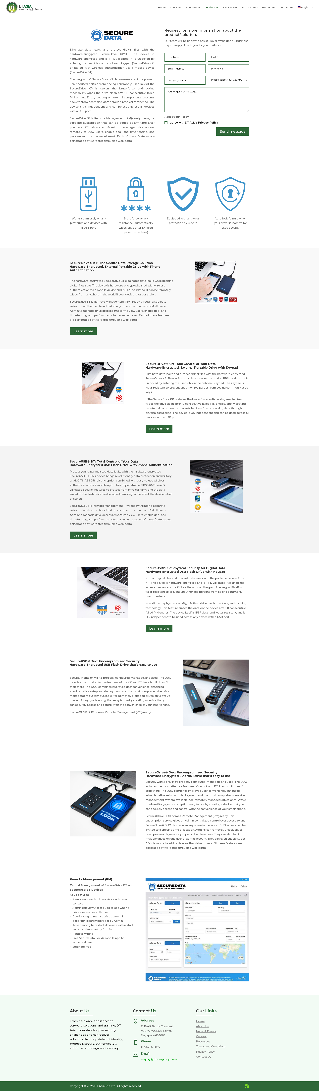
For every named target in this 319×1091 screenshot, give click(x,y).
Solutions (191, 7)
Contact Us (286, 7)
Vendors (210, 7)
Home (161, 7)
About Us (175, 7)
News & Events (232, 7)
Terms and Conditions (211, 1046)
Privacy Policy (208, 122)
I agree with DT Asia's (193, 122)
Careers (253, 7)
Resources (268, 7)
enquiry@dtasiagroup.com (159, 1059)
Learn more (83, 331)
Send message (233, 132)
